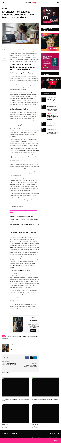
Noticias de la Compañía (52, 97)
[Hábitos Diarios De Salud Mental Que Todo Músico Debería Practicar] (45, 387)
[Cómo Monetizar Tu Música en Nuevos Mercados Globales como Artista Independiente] (43, 130)
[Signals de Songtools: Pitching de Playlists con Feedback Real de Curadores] (43, 115)
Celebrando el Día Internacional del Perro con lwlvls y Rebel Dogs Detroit (53, 101)
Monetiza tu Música (51, 128)
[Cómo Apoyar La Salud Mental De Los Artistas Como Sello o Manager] (15, 413)
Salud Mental (5, 8)
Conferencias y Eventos (52, 122)
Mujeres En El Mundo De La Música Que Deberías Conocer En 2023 (30, 367)
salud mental (5, 338)
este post (25, 201)
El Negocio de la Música (52, 113)
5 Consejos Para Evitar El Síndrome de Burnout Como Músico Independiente (22, 336)
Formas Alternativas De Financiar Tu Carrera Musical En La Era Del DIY (9, 364)
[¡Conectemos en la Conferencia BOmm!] (43, 124)
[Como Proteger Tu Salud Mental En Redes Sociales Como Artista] (15, 387)
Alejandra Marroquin (15, 344)
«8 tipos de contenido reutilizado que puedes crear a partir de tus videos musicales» (22, 265)
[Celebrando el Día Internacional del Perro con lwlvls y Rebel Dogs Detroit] (43, 99)
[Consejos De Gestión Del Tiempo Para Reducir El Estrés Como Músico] (45, 413)
